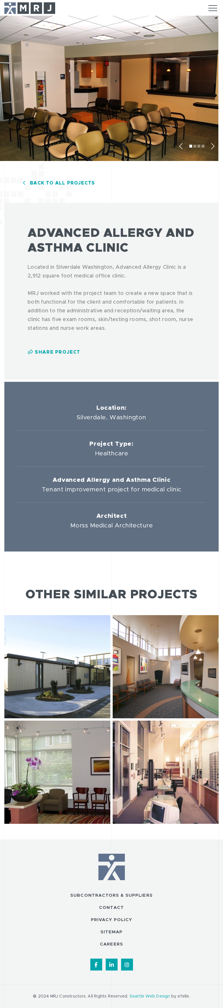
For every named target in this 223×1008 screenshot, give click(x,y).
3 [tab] (198, 146)
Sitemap (111, 932)
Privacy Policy (111, 920)
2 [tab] (194, 146)
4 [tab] (203, 146)
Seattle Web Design (150, 996)
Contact (111, 907)
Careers (111, 944)
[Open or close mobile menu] (212, 8)
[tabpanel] (110, 90)
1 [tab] (190, 146)
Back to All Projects (62, 183)
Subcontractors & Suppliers (111, 895)
